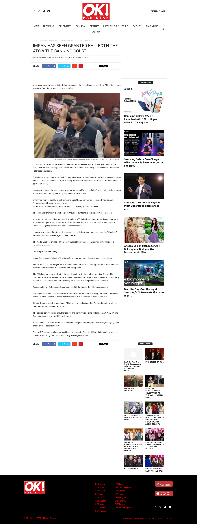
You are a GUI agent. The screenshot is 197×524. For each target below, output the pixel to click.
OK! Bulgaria (100, 484)
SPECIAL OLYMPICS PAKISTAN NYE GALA (154, 470)
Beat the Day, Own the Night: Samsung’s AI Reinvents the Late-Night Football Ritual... (133, 366)
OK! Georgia (100, 491)
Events (137, 26)
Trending (48, 26)
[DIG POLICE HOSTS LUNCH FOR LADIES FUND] (133, 408)
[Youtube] (49, 11)
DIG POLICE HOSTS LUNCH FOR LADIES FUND (132, 417)
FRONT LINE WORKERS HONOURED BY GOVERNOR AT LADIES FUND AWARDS (133, 446)
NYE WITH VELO (131, 469)
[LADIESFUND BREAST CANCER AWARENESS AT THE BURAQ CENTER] (154, 434)
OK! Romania (120, 501)
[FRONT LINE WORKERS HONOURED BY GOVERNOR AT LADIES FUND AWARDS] (133, 434)
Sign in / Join (158, 11)
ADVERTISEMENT (156, 518)
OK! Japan (119, 494)
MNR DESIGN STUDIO (154, 362)
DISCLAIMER (127, 518)
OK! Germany (120, 491)
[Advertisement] (77, 76)
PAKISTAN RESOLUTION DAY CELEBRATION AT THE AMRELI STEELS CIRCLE (154, 393)
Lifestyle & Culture (115, 26)
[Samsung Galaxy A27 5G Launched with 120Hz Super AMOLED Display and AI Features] (144, 100)
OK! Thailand (100, 508)
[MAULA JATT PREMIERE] (133, 381)
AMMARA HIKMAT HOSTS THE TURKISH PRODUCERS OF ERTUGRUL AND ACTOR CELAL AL (154, 419)
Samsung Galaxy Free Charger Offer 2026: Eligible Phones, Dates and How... (144, 162)
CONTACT (169, 518)
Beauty (94, 26)
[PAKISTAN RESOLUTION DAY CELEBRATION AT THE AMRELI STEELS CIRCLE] (154, 381)
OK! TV (96, 32)
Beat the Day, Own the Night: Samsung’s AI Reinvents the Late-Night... (144, 292)
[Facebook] (34, 11)
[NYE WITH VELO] (133, 461)
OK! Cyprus (99, 487)
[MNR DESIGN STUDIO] (154, 354)
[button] (163, 31)
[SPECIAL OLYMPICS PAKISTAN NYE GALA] (154, 461)
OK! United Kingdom (123, 508)
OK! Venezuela (101, 511)
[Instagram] (39, 11)
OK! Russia (99, 504)
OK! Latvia (99, 497)
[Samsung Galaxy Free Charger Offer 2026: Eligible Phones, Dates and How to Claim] (144, 143)
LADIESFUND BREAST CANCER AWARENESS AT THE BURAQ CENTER (154, 445)
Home (36, 26)
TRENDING (43, 40)
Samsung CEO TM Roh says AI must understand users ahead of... (142, 206)
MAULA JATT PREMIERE (130, 390)
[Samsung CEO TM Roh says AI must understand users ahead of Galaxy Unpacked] (144, 186)
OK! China (119, 484)
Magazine (152, 26)
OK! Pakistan (100, 501)
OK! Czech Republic (123, 487)
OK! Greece (100, 494)
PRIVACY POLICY (140, 518)
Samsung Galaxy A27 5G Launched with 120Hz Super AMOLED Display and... (140, 119)
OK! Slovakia (120, 504)
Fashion (80, 26)
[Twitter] (44, 11)
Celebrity (65, 26)
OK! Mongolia (120, 497)
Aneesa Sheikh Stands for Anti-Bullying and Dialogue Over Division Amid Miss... (142, 249)
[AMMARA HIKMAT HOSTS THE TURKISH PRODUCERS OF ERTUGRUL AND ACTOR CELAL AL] (154, 408)
